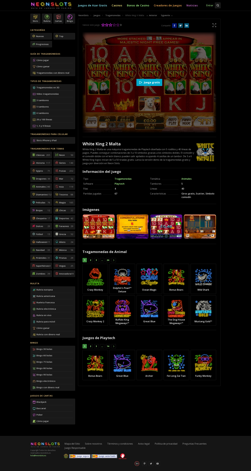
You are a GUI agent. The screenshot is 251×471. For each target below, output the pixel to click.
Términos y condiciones (120, 443)
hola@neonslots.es (38, 455)
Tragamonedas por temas (47, 148)
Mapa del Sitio (72, 443)
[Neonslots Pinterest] (144, 465)
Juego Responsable (75, 448)
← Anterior (151, 15)
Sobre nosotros (93, 443)
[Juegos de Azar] (54, 5)
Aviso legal (144, 443)
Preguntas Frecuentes (194, 443)
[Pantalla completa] (214, 25)
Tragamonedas (123, 178)
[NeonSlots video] (157, 465)
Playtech (119, 183)
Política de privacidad (166, 443)
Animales (186, 178)
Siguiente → (167, 15)
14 (108, 346)
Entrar (209, 5)
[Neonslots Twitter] (151, 465)
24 (108, 260)
